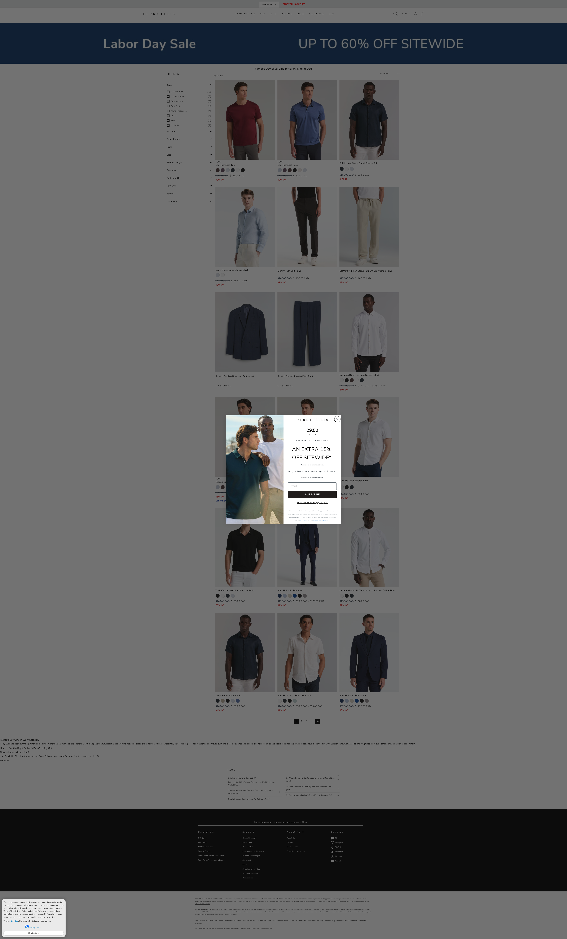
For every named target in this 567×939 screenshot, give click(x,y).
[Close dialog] (337, 419)
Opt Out (14, 921)
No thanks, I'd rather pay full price (312, 502)
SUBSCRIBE (312, 494)
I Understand (33, 933)
